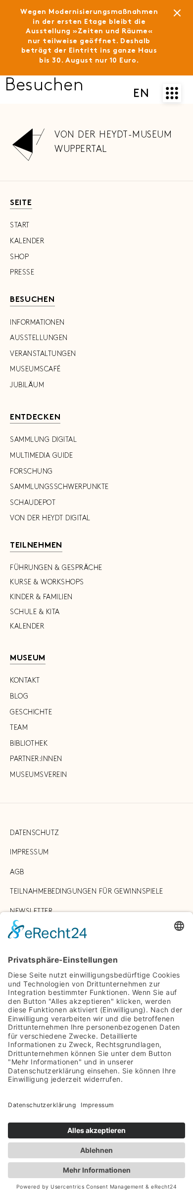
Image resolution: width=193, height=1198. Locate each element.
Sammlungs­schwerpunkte (59, 487)
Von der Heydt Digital (50, 518)
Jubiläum (27, 385)
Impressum (29, 852)
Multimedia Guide (41, 455)
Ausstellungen (39, 338)
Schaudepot (32, 502)
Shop (19, 257)
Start (20, 225)
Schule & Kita (35, 612)
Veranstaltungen (43, 354)
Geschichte (31, 712)
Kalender (27, 241)
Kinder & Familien (41, 597)
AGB (17, 872)
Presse (22, 272)
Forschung (31, 471)
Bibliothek (29, 743)
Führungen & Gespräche (56, 567)
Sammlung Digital (43, 439)
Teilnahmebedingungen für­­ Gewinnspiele (86, 891)
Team (19, 727)
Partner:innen (36, 759)
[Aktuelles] (177, 15)
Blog (19, 696)
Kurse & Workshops (47, 582)
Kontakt (25, 680)
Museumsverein (38, 775)
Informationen (37, 322)
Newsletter (31, 911)
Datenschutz (34, 833)
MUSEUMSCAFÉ (35, 369)
